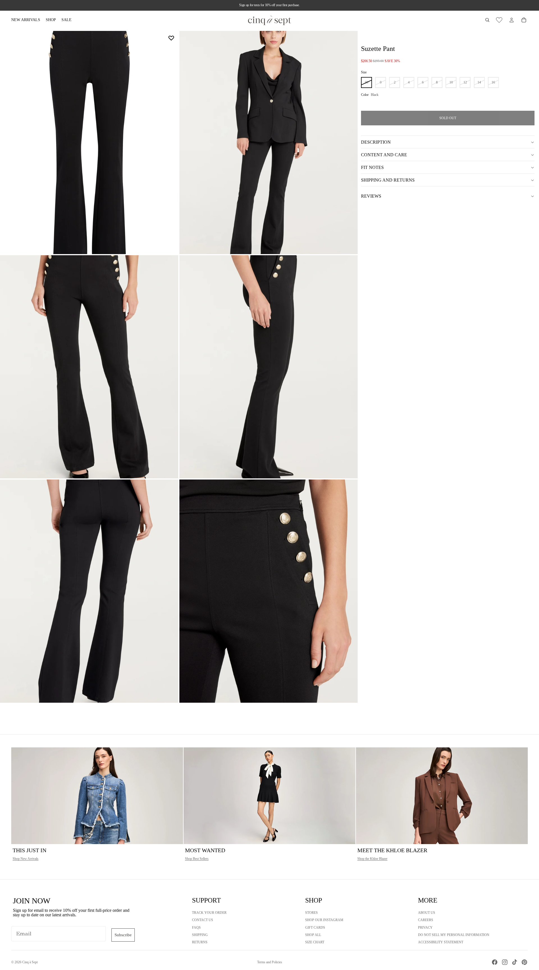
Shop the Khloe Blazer (372, 859)
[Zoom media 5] (89, 591)
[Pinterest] (524, 962)
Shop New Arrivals (25, 859)
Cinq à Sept (30, 962)
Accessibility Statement (440, 942)
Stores (311, 913)
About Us (426, 913)
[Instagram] (504, 962)
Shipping (200, 935)
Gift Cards (315, 928)
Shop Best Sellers (197, 859)
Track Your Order (209, 913)
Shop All (313, 935)
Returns (199, 942)
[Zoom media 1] (89, 142)
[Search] (487, 20)
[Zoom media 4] (268, 366)
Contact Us (202, 920)
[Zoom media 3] (89, 366)
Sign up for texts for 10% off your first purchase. (269, 5)
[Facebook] (494, 962)
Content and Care (384, 154)
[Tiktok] (514, 962)
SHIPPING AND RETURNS (388, 180)
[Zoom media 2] (268, 142)
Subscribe (123, 935)
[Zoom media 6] (268, 591)
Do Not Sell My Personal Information (453, 935)
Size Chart (314, 942)
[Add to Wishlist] (171, 38)
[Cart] (524, 20)
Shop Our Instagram (324, 920)
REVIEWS (371, 196)
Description (376, 142)
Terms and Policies (269, 962)
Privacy (425, 928)
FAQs (196, 928)
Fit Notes (372, 167)
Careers (425, 920)
